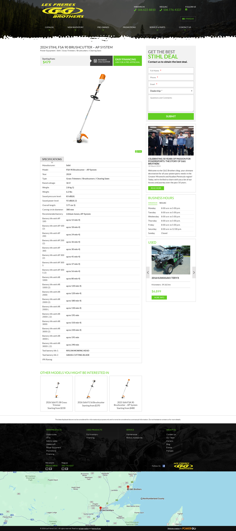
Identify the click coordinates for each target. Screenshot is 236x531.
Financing (50, 454)
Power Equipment (53, 447)
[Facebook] (164, 466)
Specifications (52, 159)
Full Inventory (92, 434)
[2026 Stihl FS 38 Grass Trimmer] (56, 388)
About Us (171, 430)
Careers (169, 441)
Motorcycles (51, 434)
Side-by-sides (51, 441)
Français (190, 19)
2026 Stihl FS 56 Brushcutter (91, 402)
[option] (171, 273)
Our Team (170, 438)
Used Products (94, 430)
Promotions (51, 451)
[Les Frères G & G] (62, 10)
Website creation (174, 528)
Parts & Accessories (134, 438)
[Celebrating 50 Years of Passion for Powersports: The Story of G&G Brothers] (171, 140)
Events (169, 447)
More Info (159, 298)
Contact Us (171, 434)
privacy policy (84, 528)
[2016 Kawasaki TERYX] (171, 260)
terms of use (96, 528)
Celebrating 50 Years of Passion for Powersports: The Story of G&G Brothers (169, 161)
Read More (156, 188)
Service (130, 430)
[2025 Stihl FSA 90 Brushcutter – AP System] (126, 388)
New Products (53, 430)
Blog (168, 444)
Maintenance (131, 434)
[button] (148, 272)
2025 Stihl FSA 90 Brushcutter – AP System (125, 403)
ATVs (48, 438)
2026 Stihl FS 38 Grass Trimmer (56, 403)
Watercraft (50, 444)
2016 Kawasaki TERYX (165, 277)
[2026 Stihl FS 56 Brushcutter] (91, 388)
